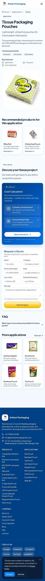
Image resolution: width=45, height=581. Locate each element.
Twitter (6, 554)
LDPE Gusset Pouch (9, 490)
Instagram (30, 549)
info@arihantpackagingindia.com (18, 437)
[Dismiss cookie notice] (40, 559)
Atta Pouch (28, 454)
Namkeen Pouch (30, 457)
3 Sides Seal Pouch (9, 483)
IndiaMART (28, 554)
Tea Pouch (28, 460)
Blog (4, 527)
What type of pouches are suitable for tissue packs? (22, 324)
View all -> (28, 481)
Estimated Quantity (30, 277)
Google (6, 549)
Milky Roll (5, 471)
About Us (5, 513)
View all (37, 335)
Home (6, 12)
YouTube (16, 554)
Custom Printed (8, 520)
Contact (5, 533)
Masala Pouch (29, 467)
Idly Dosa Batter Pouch (33, 471)
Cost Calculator (8, 523)
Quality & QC (7, 517)
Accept (9, 574)
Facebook (18, 549)
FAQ (3, 530)
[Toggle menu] (41, 3)
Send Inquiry (22, 305)
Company (26, 260)
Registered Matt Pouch (11, 499)
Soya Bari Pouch (30, 477)
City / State (8, 277)
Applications (17, 12)
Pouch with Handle (9, 487)
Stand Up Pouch (8, 474)
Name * (6, 260)
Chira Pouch (29, 474)
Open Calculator (21, 234)
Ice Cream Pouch (31, 464)
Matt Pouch (6, 503)
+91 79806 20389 (12, 434)
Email (25, 269)
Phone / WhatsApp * (11, 269)
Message (7, 286)
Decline (21, 574)
